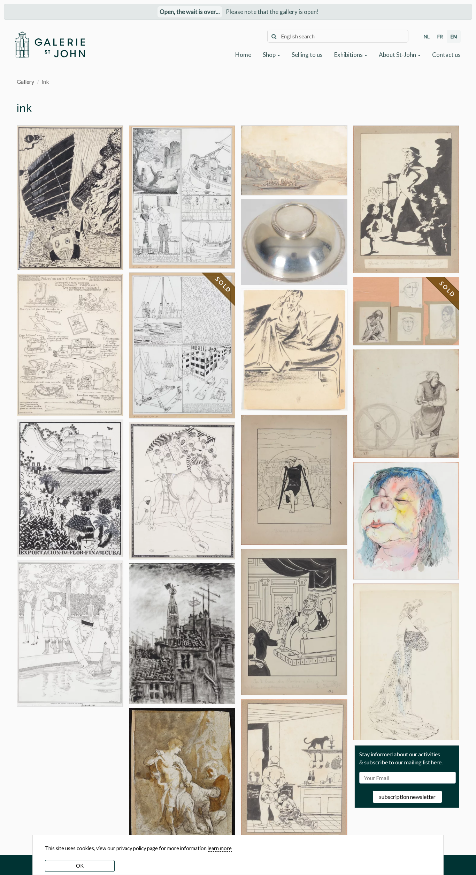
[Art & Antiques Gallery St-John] (49, 44)
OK (80, 866)
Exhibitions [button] (349, 54)
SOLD (223, 284)
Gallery (25, 81)
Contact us (446, 54)
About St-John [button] (398, 54)
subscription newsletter (407, 796)
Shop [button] (270, 54)
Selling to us (307, 54)
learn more (220, 848)
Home (243, 54)
